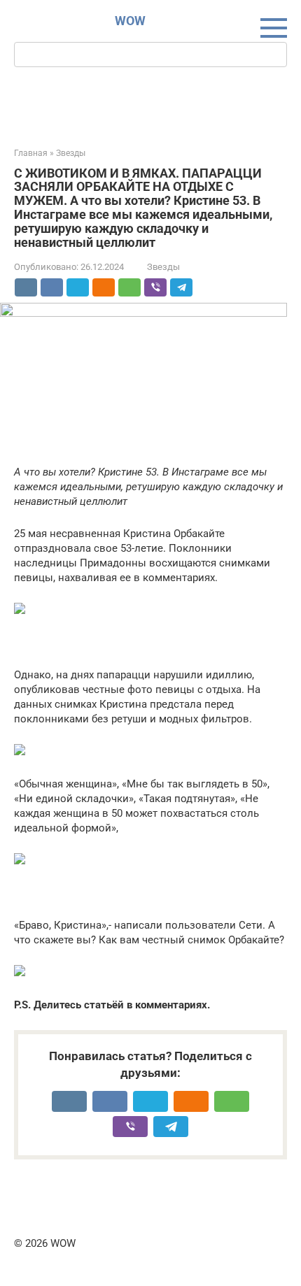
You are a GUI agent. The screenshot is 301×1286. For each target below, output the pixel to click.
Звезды (163, 267)
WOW (130, 20)
